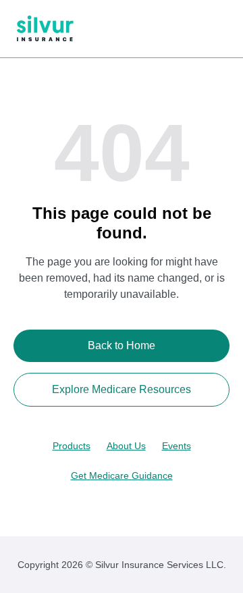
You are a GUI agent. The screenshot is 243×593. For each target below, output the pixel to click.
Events (176, 445)
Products (71, 445)
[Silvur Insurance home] (45, 29)
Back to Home (121, 345)
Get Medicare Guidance (122, 475)
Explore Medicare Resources (121, 389)
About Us (126, 445)
